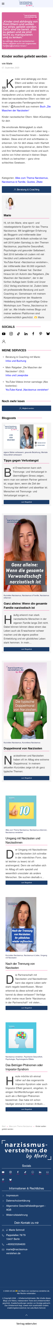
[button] (3, 3)
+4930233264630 (15, 1244)
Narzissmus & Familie (13, 181)
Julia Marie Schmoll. (38, 1308)
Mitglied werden (28, 408)
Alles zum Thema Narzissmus (31, 178)
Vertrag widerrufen (26, 1323)
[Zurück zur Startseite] (26, 3)
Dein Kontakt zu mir (26, 1222)
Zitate (39, 181)
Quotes (31, 181)
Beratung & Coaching (28, 189)
